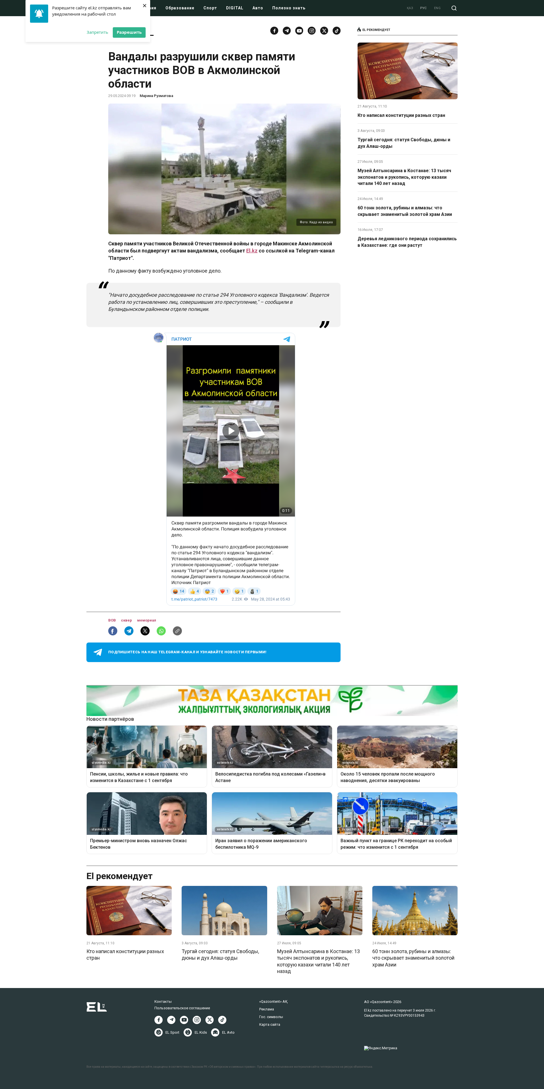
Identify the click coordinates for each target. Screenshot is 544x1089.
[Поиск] (454, 8)
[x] (324, 31)
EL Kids (201, 1032)
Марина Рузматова (156, 96)
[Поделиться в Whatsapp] (161, 630)
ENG (437, 8)
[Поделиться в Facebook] (112, 630)
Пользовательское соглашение (182, 1008)
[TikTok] (337, 31)
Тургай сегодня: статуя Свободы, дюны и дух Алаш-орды (404, 143)
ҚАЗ (410, 8)
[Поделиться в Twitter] (145, 630)
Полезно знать (288, 8)
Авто (257, 8)
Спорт (210, 8)
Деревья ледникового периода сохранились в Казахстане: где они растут (407, 242)
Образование (179, 8)
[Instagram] (312, 31)
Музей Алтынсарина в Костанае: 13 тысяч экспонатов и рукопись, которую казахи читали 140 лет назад (404, 177)
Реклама (266, 1009)
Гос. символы (271, 1017)
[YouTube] (299, 31)
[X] (209, 1020)
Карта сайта (269, 1024)
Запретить (97, 32)
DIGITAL (234, 8)
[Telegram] (287, 31)
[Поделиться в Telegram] (128, 630)
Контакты (163, 1001)
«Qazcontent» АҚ (273, 1001)
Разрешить (129, 32)
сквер (127, 620)
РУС (423, 8)
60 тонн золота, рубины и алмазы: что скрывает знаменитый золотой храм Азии (405, 211)
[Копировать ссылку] (177, 630)
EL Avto (228, 1032)
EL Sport (172, 1032)
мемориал (146, 620)
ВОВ (112, 620)
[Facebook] (274, 31)
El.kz (252, 251)
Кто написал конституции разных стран (401, 115)
